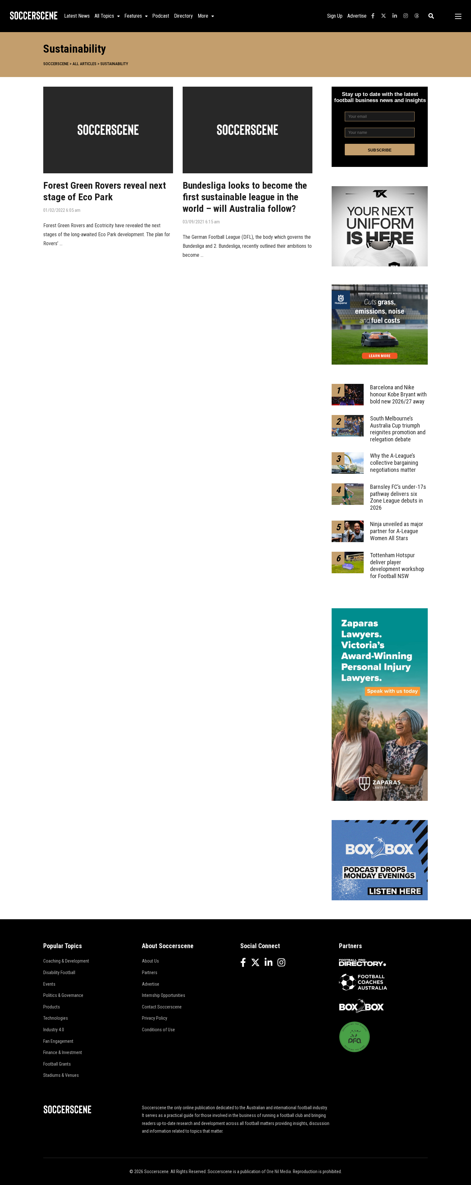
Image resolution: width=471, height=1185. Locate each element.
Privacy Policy (154, 1018)
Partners (149, 972)
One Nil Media (279, 1171)
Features (133, 16)
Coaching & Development (66, 961)
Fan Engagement (58, 1041)
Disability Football (59, 972)
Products (51, 1006)
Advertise (357, 16)
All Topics (104, 16)
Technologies (55, 1018)
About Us (150, 961)
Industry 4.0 (53, 1029)
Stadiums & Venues (61, 1075)
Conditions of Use (158, 1029)
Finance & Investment (62, 1052)
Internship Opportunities (163, 995)
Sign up (335, 16)
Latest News (77, 16)
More (203, 16)
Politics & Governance (63, 995)
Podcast (160, 16)
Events (49, 984)
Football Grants (57, 1064)
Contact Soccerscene (162, 1006)
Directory (183, 16)
